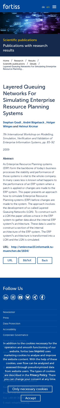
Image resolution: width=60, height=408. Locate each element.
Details (33, 64)
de (43, 7)
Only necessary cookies (30, 389)
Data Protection (11, 323)
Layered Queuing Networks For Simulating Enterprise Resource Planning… (29, 67)
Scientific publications (14, 64)
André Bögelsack (33, 122)
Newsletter (9, 312)
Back (45, 260)
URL (10, 260)
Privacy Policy (38, 375)
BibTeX (27, 260)
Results (32, 60)
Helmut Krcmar (28, 126)
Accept (30, 398)
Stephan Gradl (12, 122)
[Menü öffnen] (54, 7)
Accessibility (9, 329)
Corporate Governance (15, 334)
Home (6, 60)
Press (6, 317)
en (48, 7)
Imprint (39, 351)
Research (18, 60)
